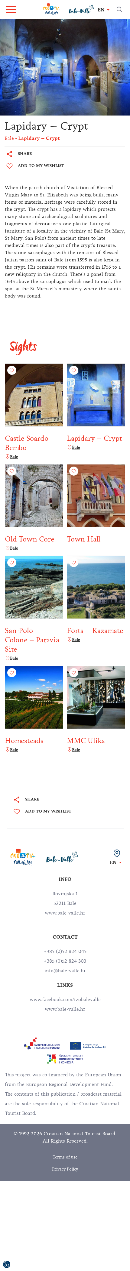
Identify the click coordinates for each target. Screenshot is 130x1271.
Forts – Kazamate (95, 630)
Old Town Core (29, 539)
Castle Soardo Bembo (26, 443)
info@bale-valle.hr (65, 971)
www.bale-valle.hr (65, 1009)
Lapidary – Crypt (94, 438)
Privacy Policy (65, 1169)
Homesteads (24, 740)
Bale (14, 456)
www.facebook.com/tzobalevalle (65, 1000)
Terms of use (65, 1157)
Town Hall (83, 539)
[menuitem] (42, 1044)
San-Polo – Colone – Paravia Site (32, 640)
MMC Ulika (86, 740)
